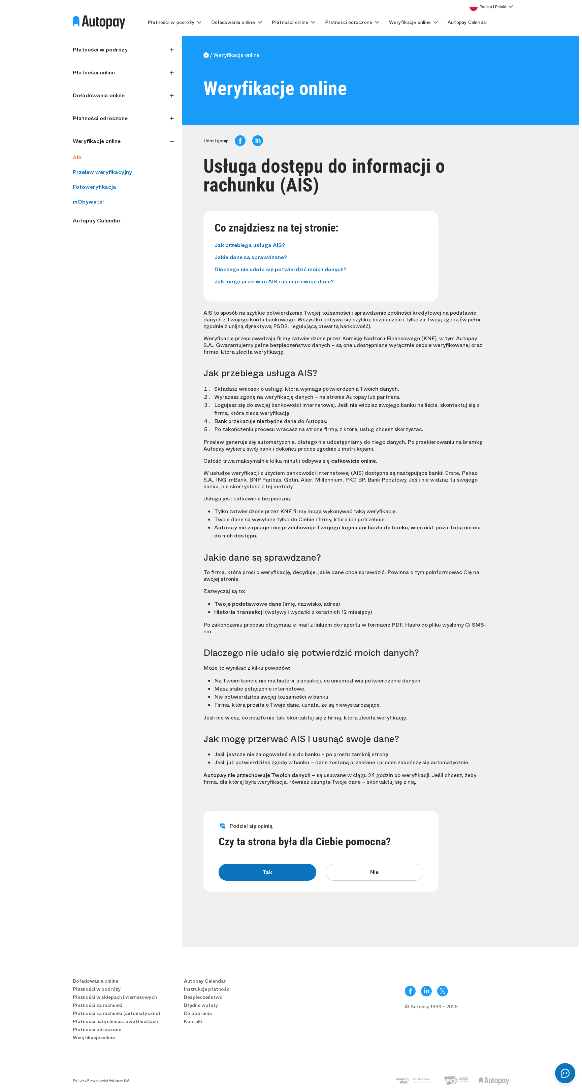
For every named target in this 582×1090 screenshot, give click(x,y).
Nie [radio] (374, 872)
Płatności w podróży (171, 22)
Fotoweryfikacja (94, 187)
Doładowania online (233, 22)
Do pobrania (198, 1013)
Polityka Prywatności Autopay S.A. (101, 1080)
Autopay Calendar (467, 22)
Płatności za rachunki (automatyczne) (116, 1013)
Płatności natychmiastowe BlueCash (115, 1021)
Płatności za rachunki (97, 1005)
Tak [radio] (267, 872)
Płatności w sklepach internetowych (115, 997)
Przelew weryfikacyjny (102, 172)
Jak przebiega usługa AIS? (250, 245)
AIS (77, 157)
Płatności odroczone (348, 22)
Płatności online (290, 22)
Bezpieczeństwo (203, 997)
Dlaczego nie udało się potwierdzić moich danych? (281, 269)
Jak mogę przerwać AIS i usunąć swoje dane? (274, 281)
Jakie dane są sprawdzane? (251, 257)
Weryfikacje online (410, 22)
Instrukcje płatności (207, 989)
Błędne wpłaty (201, 1005)
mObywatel (88, 202)
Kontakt (193, 1021)
